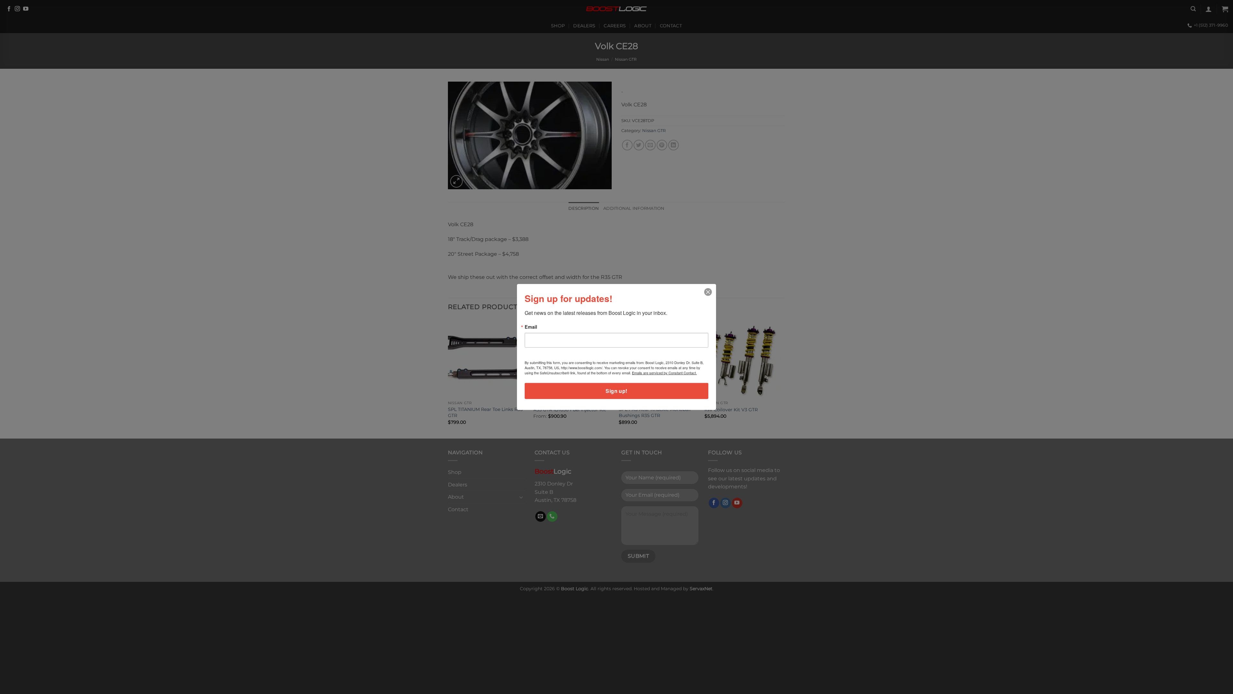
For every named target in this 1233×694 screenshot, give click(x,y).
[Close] (708, 292)
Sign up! (616, 391)
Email (531, 327)
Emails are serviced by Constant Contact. (664, 372)
